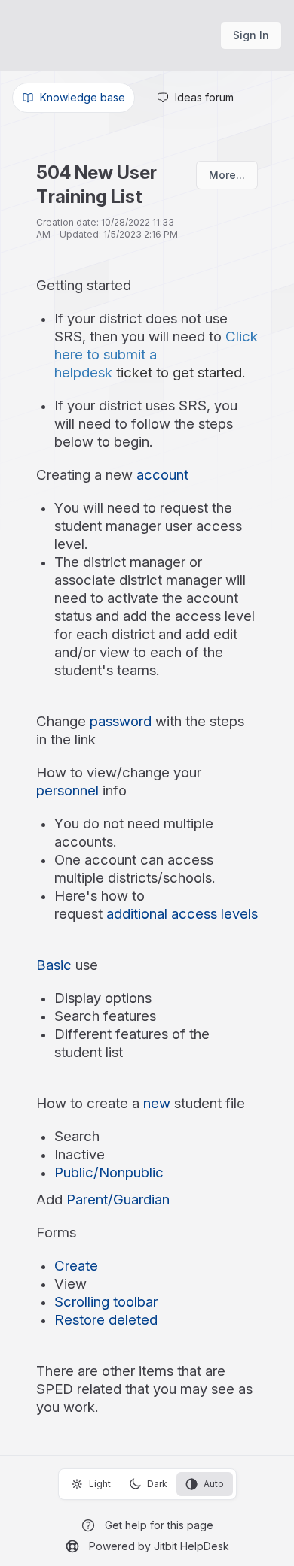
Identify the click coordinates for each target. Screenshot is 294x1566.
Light (100, 1483)
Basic (54, 965)
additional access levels (182, 913)
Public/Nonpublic (109, 1172)
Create (76, 1265)
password (121, 721)
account (162, 474)
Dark (157, 1483)
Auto (214, 1483)
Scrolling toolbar (106, 1301)
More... (227, 174)
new (156, 1103)
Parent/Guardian (118, 1199)
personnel (67, 790)
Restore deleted (106, 1319)
